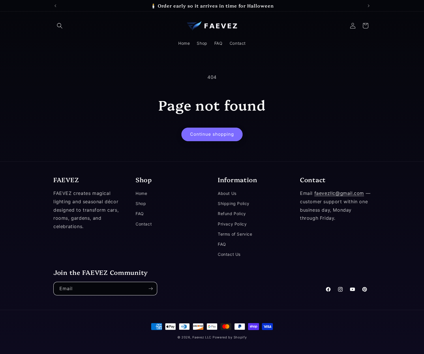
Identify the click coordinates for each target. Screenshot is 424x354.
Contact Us (229, 254)
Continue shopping (212, 134)
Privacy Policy (232, 223)
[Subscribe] (150, 288)
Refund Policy (232, 213)
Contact (144, 223)
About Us (227, 193)
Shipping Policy (233, 203)
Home (141, 193)
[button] (59, 25)
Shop (141, 203)
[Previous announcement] (55, 5)
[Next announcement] (368, 5)
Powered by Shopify (230, 337)
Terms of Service (235, 234)
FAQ (140, 213)
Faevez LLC (201, 337)
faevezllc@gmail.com (339, 193)
